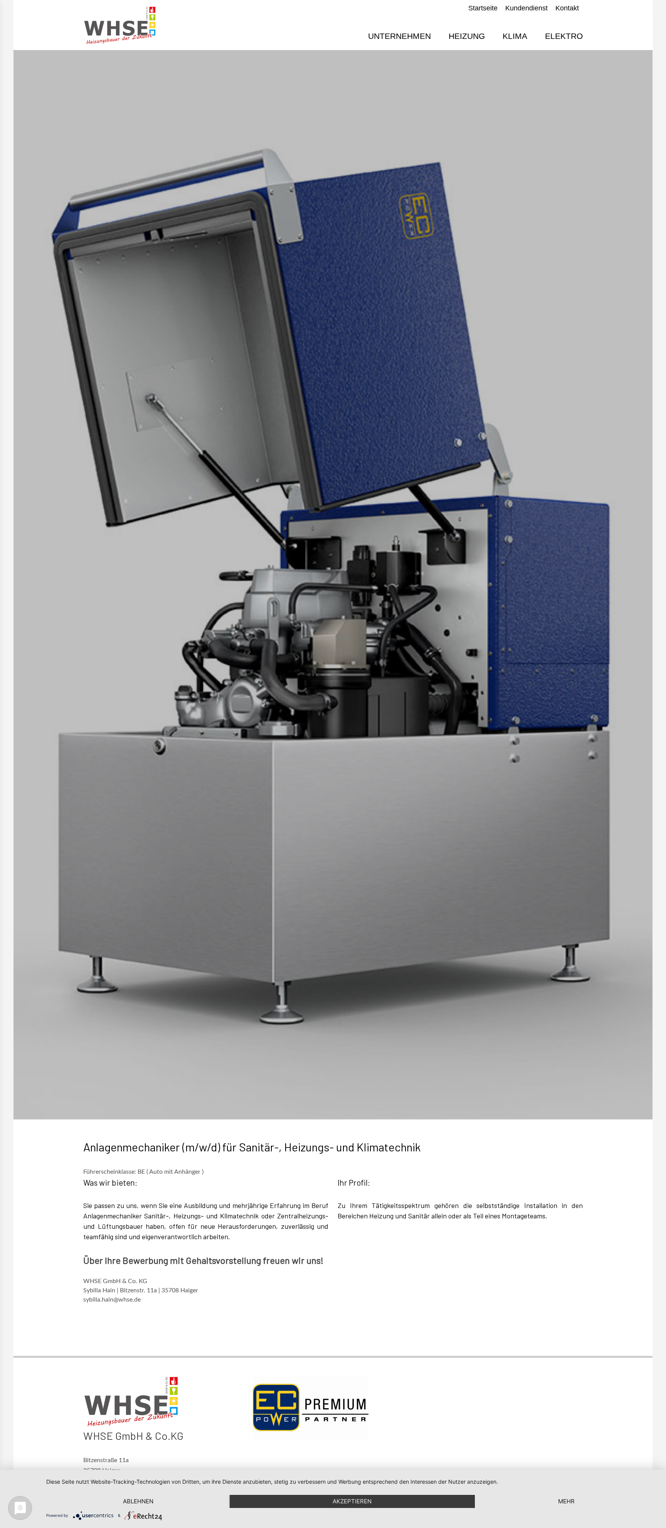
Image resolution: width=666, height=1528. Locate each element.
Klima (515, 36)
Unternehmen (399, 36)
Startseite (483, 8)
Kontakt (567, 8)
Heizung (467, 36)
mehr (566, 1501)
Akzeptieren (352, 1501)
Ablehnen (138, 1501)
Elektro (564, 36)
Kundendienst (526, 8)
